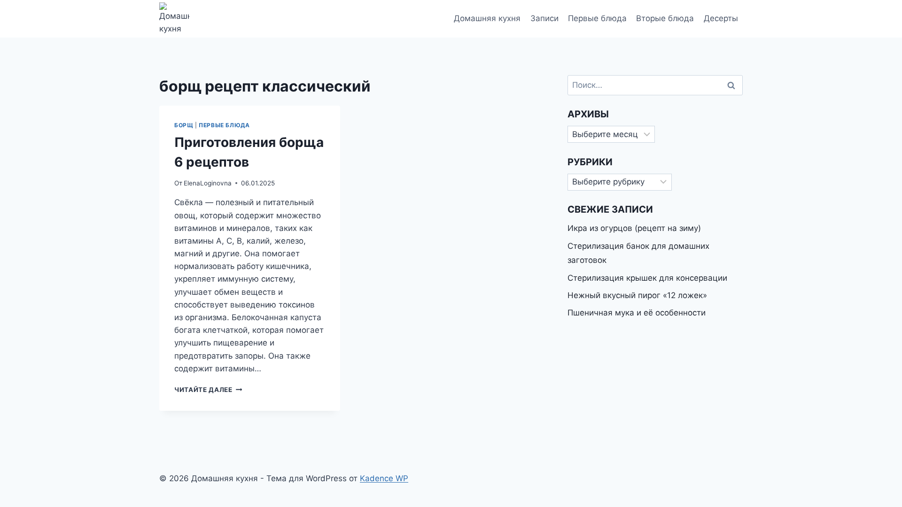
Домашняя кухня (487, 18)
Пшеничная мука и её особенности (637, 312)
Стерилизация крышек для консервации (647, 278)
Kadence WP (384, 478)
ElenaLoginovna (208, 183)
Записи (544, 18)
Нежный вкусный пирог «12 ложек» (637, 295)
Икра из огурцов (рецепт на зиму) (634, 228)
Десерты (721, 18)
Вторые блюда (665, 18)
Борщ (183, 125)
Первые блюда (597, 18)
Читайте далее (208, 389)
